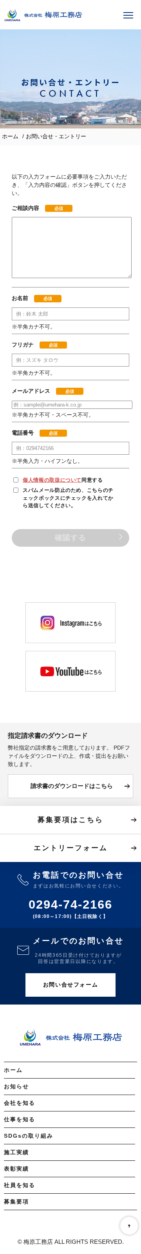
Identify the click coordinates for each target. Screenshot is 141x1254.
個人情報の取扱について (52, 480)
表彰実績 (16, 1168)
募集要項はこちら (70, 820)
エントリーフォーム (71, 848)
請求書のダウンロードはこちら (72, 785)
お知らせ (16, 1086)
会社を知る (19, 1103)
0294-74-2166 (70, 904)
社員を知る (19, 1185)
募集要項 (16, 1201)
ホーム (10, 136)
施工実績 (16, 1152)
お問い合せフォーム (70, 984)
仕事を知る (19, 1119)
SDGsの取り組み (28, 1136)
